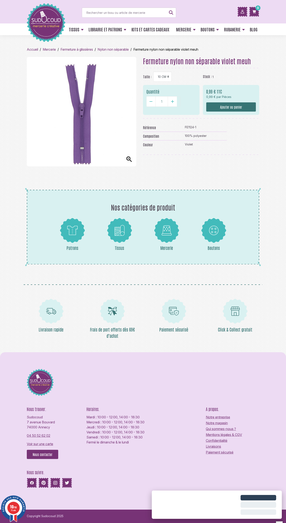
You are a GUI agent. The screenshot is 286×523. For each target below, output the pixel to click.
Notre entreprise (218, 417)
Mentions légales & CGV (224, 435)
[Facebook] (32, 483)
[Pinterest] (44, 483)
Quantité (152, 91)
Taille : (147, 77)
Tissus (119, 248)
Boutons (214, 248)
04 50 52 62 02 (38, 435)
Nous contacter (42, 454)
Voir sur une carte (40, 444)
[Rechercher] (171, 13)
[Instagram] (55, 483)
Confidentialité (216, 440)
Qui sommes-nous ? (221, 429)
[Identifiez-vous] (242, 12)
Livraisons (213, 446)
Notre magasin (217, 423)
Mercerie (166, 248)
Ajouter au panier (231, 107)
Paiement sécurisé (219, 452)
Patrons (72, 248)
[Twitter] (67, 483)
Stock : (207, 76)
